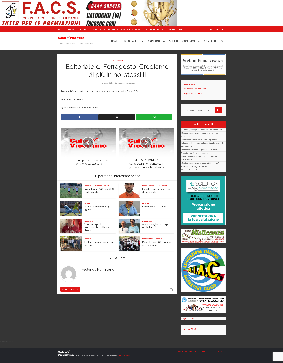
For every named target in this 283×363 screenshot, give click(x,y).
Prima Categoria (94, 29)
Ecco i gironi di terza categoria (194, 153)
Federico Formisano (126, 83)
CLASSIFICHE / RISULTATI (186, 351)
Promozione (81, 29)
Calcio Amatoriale (168, 29)
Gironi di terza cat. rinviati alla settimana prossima (202, 170)
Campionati (155, 41)
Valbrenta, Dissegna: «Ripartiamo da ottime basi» (202, 130)
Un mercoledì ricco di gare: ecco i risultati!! (199, 150)
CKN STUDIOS (124, 355)
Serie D (60, 29)
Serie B (173, 41)
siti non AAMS (190, 329)
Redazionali (117, 60)
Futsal (179, 29)
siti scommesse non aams (195, 89)
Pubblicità (222, 351)
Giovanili (139, 29)
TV (141, 41)
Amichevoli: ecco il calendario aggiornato (199, 140)
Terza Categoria (126, 29)
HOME (114, 41)
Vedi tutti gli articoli (70, 289)
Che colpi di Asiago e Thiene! (194, 166)
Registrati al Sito (188, 319)
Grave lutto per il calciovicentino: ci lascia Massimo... (97, 227)
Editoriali (129, 41)
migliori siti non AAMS (193, 93)
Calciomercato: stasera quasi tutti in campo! (200, 163)
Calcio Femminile (152, 29)
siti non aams (189, 84)
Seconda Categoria (110, 29)
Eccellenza (69, 29)
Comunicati (189, 41)
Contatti (210, 41)
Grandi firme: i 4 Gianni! (154, 206)
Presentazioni (147, 239)
